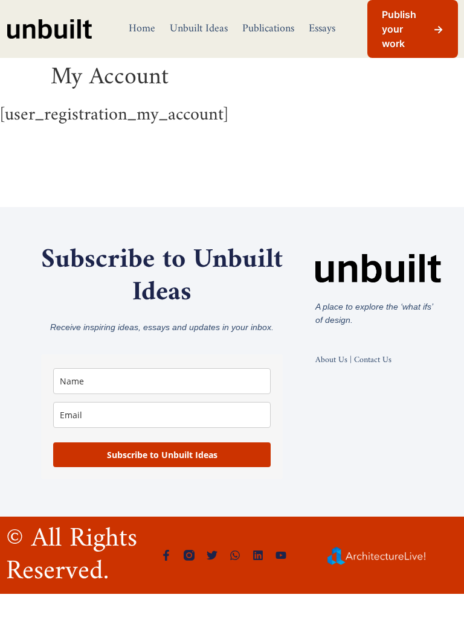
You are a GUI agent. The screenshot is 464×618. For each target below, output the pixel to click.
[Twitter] (212, 555)
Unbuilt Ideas (199, 28)
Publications (268, 28)
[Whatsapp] (235, 555)
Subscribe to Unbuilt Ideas (162, 454)
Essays (322, 28)
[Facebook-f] (166, 555)
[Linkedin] (258, 555)
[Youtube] (281, 555)
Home (142, 28)
